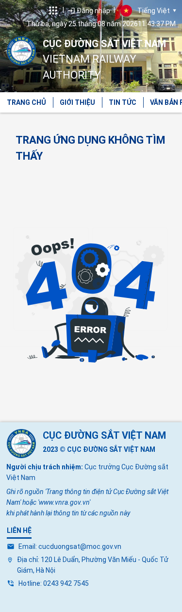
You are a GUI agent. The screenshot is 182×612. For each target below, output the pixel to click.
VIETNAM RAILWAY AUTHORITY (104, 59)
